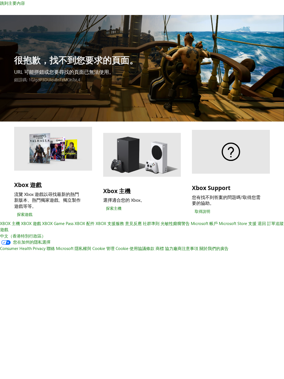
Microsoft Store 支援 (238, 223)
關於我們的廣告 (214, 248)
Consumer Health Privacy (22, 248)
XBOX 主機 (10, 223)
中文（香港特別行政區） (23, 236)
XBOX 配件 (85, 223)
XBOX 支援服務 (110, 223)
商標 (160, 248)
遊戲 (4, 229)
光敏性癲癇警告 (175, 223)
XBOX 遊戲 (31, 223)
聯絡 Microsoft (60, 248)
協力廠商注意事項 (181, 248)
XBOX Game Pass (57, 223)
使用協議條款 (142, 248)
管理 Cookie (117, 248)
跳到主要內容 (12, 3)
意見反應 (133, 223)
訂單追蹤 (275, 223)
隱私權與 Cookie (90, 248)
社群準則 (151, 223)
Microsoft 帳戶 (204, 223)
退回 (262, 223)
